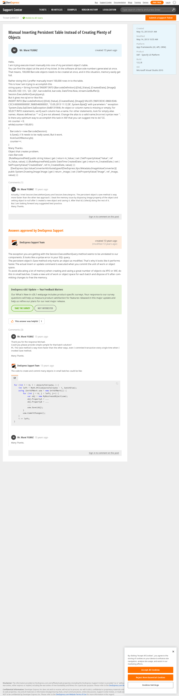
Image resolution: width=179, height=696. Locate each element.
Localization (109, 9)
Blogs (130, 2)
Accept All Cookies (150, 670)
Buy (96, 2)
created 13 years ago (106, 50)
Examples (72, 9)
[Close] (173, 651)
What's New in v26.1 (26, 294)
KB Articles (57, 9)
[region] (150, 670)
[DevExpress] (11, 3)
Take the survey (22, 308)
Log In (168, 2)
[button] (117, 383)
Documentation (120, 2)
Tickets (42, 9)
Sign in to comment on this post (104, 216)
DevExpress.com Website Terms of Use (71, 694)
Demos (145, 2)
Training (137, 2)
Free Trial (157, 2)
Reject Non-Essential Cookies (150, 677)
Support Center (106, 2)
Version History (90, 9)
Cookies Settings (150, 685)
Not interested (45, 308)
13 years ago (41, 189)
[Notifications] (174, 2)
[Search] (173, 9)
